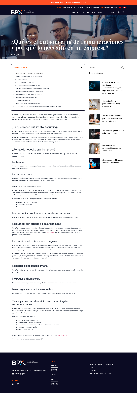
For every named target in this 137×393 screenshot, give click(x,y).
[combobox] (104, 67)
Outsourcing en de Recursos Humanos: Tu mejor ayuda (111, 148)
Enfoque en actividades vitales (30, 85)
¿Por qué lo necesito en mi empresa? (29, 76)
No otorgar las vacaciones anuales (28, 103)
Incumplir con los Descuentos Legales (29, 94)
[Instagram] (123, 12)
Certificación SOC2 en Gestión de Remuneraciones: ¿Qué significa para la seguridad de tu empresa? (113, 87)
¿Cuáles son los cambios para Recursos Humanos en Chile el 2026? (112, 118)
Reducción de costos (26, 82)
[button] (82, 67)
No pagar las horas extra (24, 100)
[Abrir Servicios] (79, 12)
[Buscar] (123, 67)
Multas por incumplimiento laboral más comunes (32, 88)
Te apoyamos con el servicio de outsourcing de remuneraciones (38, 106)
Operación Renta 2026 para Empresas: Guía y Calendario (111, 104)
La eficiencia (22, 79)
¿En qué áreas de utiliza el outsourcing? (29, 73)
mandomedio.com (79, 2)
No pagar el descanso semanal (27, 97)
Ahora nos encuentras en (61, 2)
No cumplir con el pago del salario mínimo (30, 91)
